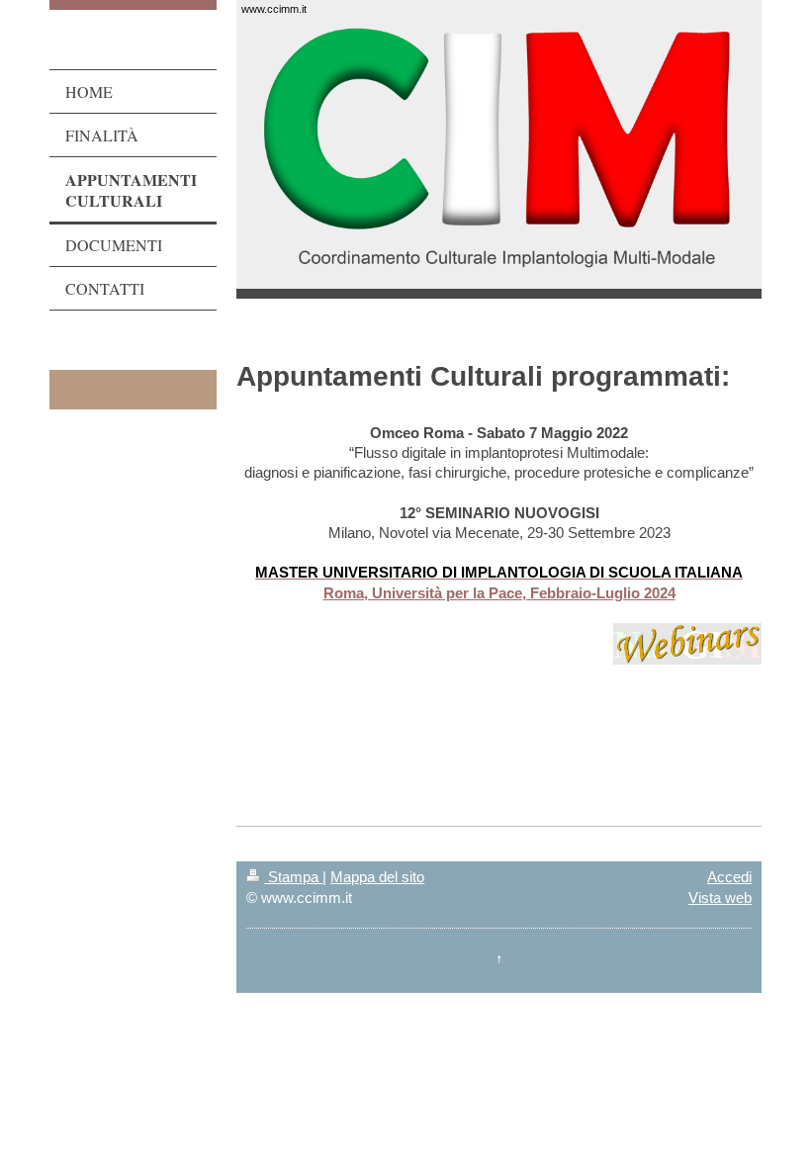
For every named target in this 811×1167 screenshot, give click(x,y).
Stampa (293, 876)
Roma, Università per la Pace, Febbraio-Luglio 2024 (499, 592)
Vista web (720, 897)
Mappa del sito (377, 876)
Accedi (729, 876)
